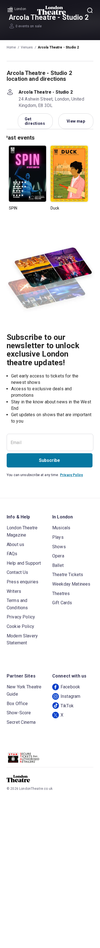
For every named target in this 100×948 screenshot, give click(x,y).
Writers (14, 591)
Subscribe (49, 460)
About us (15, 544)
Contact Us (17, 572)
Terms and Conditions (17, 604)
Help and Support (24, 563)
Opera (58, 556)
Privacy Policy (71, 475)
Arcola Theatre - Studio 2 (58, 47)
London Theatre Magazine (22, 531)
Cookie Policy (20, 626)
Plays (58, 537)
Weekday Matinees (71, 584)
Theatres (61, 593)
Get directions (35, 121)
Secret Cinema (21, 722)
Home (11, 47)
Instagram (70, 696)
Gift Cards (62, 602)
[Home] (51, 10)
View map (76, 121)
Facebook (70, 686)
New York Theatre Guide (24, 690)
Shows (59, 546)
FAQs (12, 553)
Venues (27, 47)
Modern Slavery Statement (22, 639)
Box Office (17, 703)
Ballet (58, 565)
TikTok (67, 705)
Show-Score (19, 712)
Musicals (61, 527)
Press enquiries (22, 581)
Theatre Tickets (67, 574)
